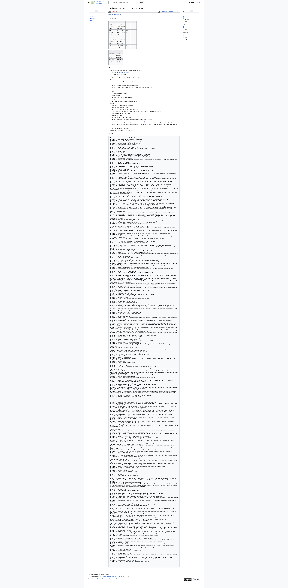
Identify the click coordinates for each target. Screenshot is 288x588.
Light (186, 37)
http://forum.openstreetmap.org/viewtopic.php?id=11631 (143, 121)
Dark (186, 39)
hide (96, 11)
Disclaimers (111, 578)
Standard (187, 19)
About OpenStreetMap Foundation (102, 578)
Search (141, 2)
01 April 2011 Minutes (124, 72)
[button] (89, 2)
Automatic (187, 34)
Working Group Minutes (115, 14)
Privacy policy (91, 578)
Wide (186, 29)
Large (186, 21)
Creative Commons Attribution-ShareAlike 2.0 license (110, 576)
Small (186, 16)
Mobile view (117, 578)
